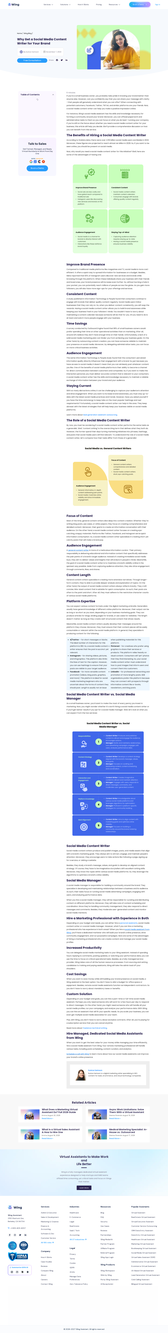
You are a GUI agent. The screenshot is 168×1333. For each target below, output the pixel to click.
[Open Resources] (119, 4)
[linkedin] (25, 1235)
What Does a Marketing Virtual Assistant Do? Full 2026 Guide (60, 1111)
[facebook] (9, 1235)
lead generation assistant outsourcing (100, 414)
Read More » (47, 1118)
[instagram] (15, 1235)
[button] (57, 60)
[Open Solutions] (70, 4)
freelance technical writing (95, 1028)
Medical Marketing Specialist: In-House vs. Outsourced (128, 1131)
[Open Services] (52, 4)
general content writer (78, 550)
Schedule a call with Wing (78, 1054)
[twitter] (20, 1235)
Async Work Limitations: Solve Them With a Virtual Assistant (126, 1111)
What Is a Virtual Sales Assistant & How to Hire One (61, 1131)
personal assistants (128, 923)
